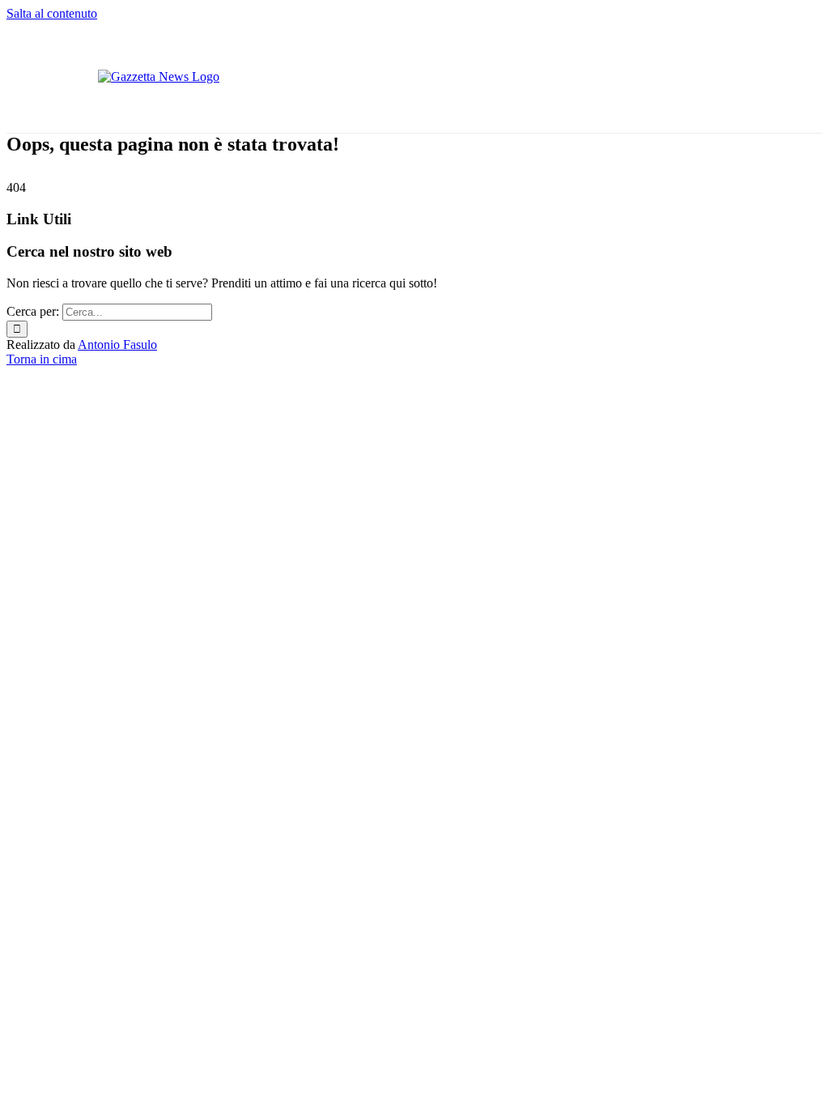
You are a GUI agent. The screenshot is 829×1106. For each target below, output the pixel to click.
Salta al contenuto (51, 13)
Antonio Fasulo (117, 344)
